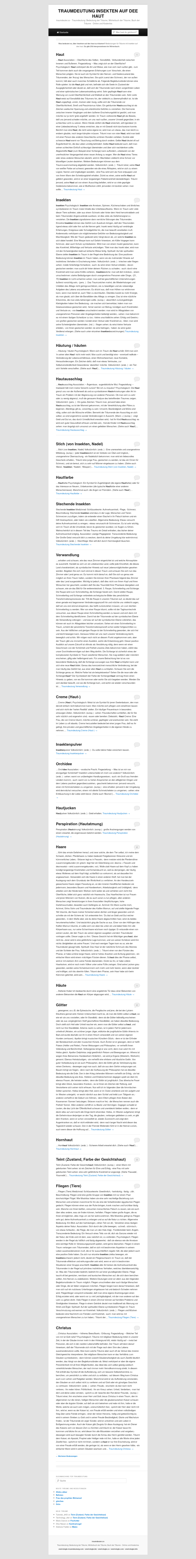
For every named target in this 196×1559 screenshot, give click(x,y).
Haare (61, 846)
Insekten (63, 199)
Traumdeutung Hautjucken (116, 813)
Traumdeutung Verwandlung (75, 686)
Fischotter (74, 1520)
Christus (63, 1327)
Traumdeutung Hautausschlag (71, 429)
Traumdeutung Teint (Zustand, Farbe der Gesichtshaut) (96, 1175)
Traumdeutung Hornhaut (68, 1148)
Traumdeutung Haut (74, 189)
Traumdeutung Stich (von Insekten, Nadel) (115, 466)
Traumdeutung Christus (121, 1448)
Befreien (59, 1495)
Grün (58, 1504)
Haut (60, 54)
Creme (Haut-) (68, 696)
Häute (61, 985)
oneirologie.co (103, 1549)
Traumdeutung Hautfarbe (69, 493)
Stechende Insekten (73, 503)
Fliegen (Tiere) (68, 1185)
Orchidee (64, 763)
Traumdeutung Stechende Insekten (73, 544)
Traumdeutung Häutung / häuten (117, 368)
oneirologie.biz (91, 1549)
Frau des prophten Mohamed (69, 1498)
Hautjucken (66, 807)
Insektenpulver (69, 744)
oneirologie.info (131, 1549)
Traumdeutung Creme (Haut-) (82, 730)
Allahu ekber (61, 1492)
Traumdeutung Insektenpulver (71, 753)
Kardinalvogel (75, 1523)
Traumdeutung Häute (123, 994)
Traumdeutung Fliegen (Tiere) (123, 1317)
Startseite (63, 32)
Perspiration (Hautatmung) (79, 823)
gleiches (59, 1501)
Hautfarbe (64, 477)
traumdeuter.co (98, 1541)
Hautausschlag (69, 378)
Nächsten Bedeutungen (66, 1456)
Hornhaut (64, 1139)
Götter (61, 1004)
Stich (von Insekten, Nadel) (79, 443)
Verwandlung (67, 554)
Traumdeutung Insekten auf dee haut (98, 13)
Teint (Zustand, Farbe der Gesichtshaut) (91, 1159)
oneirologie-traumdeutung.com (71, 1549)
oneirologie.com (117, 1549)
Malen (74, 1526)
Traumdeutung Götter (102, 1129)
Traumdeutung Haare (96, 974)
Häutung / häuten (71, 345)
